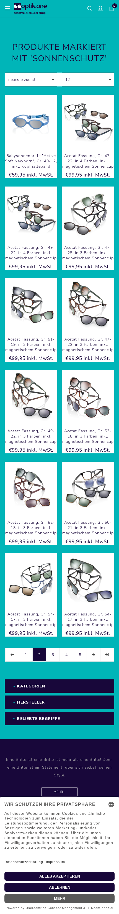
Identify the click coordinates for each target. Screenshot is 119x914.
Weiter (93, 654)
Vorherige (12, 654)
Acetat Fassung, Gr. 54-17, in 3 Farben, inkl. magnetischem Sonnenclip (31, 619)
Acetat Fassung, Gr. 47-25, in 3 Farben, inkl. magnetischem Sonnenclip (88, 253)
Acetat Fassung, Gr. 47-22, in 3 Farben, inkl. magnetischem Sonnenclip (88, 344)
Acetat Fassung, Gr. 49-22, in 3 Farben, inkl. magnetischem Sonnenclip (31, 436)
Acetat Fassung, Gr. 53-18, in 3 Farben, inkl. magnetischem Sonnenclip (88, 436)
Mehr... (60, 792)
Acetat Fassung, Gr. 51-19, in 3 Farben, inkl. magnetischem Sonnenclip (31, 344)
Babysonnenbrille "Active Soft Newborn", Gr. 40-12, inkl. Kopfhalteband (31, 161)
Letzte (107, 654)
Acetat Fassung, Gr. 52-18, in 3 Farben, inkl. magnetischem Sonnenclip (31, 528)
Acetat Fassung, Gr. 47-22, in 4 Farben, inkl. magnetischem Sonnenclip (88, 161)
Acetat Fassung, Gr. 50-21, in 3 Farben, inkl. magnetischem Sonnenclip (88, 528)
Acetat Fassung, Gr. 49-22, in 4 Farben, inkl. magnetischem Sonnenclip (31, 253)
